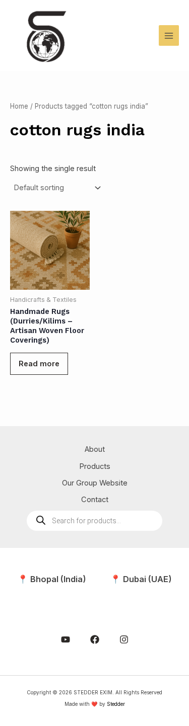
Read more (39, 363)
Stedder (116, 704)
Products (94, 466)
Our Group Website (95, 483)
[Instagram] (124, 639)
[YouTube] (65, 639)
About (95, 449)
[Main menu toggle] (169, 35)
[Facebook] (94, 639)
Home (19, 106)
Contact (94, 499)
